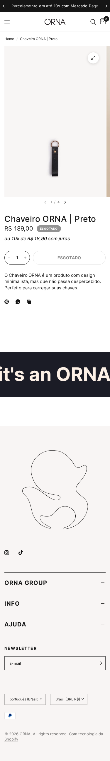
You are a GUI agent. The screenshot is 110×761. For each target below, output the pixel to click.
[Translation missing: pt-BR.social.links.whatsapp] (19, 301)
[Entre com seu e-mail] (100, 663)
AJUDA (15, 624)
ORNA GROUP (25, 582)
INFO (12, 603)
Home (9, 39)
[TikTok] (24, 552)
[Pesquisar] (93, 22)
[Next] (65, 202)
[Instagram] (10, 552)
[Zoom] (93, 57)
